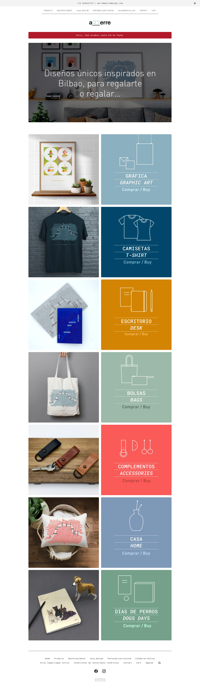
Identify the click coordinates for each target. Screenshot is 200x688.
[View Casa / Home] (136, 532)
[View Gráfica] (136, 169)
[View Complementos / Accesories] (136, 460)
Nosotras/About (64, 11)
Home (47, 658)
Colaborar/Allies (126, 11)
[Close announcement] (195, 3)
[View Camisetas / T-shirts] (136, 242)
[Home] (100, 22)
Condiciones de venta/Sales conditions (96, 663)
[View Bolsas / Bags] (136, 387)
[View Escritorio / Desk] (136, 314)
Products (48, 11)
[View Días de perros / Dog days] (136, 605)
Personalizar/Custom (103, 11)
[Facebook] (96, 671)
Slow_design (83, 11)
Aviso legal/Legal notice (54, 663)
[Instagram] (104, 671)
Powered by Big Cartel (100, 679)
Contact (143, 11)
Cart (154, 11)
